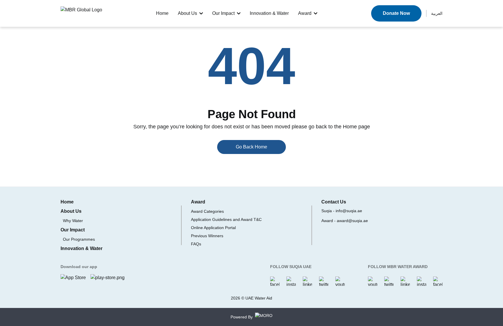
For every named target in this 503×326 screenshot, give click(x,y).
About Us (187, 13)
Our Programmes (79, 239)
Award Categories (207, 211)
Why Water (73, 220)
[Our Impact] (238, 13)
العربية (436, 13)
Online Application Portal (213, 227)
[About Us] (201, 13)
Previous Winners (207, 235)
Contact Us (333, 201)
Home (162, 13)
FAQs (196, 244)
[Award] (315, 13)
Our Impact (223, 13)
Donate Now (396, 13)
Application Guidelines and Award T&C (226, 219)
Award (304, 13)
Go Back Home (251, 146)
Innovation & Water (269, 13)
